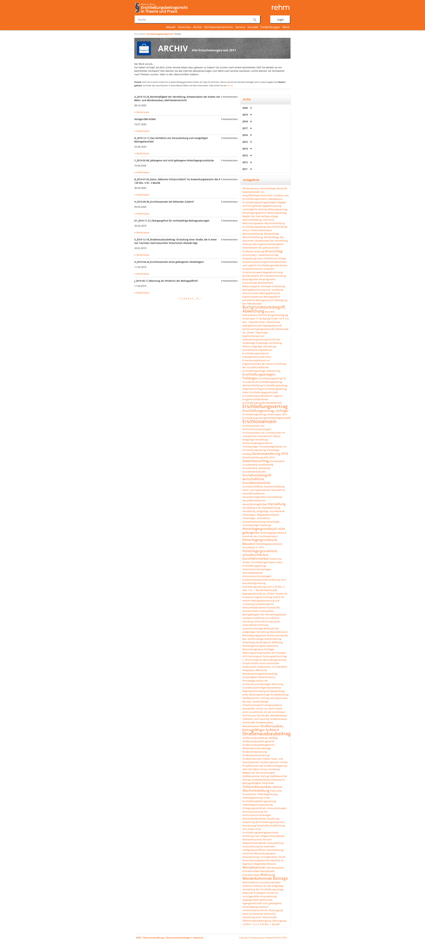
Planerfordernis (267, 677)
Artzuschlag (273, 251)
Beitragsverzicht (265, 300)
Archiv (197, 27)
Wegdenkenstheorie (265, 863)
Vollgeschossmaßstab (254, 843)
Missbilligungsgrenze (254, 635)
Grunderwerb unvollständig (257, 464)
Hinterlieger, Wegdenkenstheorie (260, 514)
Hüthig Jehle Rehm (273, 937)
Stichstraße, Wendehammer (272, 715)
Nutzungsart (255, 656)
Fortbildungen (270, 27)
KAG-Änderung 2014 (274, 579)
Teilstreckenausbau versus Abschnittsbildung (262, 788)
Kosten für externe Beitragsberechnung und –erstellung (263, 601)
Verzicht (267, 839)
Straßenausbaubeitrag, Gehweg (260, 737)
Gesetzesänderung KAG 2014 (258, 457)
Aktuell (170, 27)
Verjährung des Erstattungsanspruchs (263, 822)
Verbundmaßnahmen (254, 818)
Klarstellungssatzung (254, 583)
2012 (245, 162)
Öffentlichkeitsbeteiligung (256, 920)
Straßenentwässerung (254, 751)
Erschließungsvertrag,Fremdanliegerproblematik (269, 417)
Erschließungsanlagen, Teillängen (259, 376)
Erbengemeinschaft (253, 356)
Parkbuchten (249, 666)
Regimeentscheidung (254, 691)
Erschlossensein (259, 421)
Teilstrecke (268, 783)
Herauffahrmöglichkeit (254, 504)
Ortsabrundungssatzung (272, 659)
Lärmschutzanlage (252, 628)
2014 (245, 148)
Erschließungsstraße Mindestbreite (262, 402)
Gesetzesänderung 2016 (270, 453)
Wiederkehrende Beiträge (265, 878)
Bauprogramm (250, 279)
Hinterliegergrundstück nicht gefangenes (263, 531)
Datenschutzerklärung (153, 937)
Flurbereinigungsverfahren (257, 443)
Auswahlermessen (252, 268)
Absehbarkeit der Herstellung (271, 240)
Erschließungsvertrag (265, 406)
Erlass (268, 356)
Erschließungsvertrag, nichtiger (265, 411)
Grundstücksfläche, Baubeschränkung (263, 486)
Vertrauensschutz (252, 839)
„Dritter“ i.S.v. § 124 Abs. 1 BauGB (260, 924)
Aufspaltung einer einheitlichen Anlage (264, 258)
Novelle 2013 (270, 652)
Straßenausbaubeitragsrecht (258, 741)
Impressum (198, 937)
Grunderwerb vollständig (256, 468)
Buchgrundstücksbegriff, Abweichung (264, 309)
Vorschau (184, 27)
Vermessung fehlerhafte (255, 825)
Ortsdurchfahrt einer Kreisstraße (260, 663)
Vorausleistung (275, 843)
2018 (245, 121)
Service (240, 27)
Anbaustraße (249, 244)
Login (280, 19)
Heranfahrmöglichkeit (254, 497)
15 (197, 298)
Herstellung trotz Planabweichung (261, 507)
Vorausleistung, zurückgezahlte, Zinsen (264, 856)
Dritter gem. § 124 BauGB (256, 318)
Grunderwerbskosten (254, 471)
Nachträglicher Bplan (254, 645)
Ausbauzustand (251, 261)
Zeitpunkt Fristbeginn (254, 892)
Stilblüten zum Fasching (255, 719)
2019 (245, 114)
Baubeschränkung (276, 275)
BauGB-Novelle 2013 (253, 275)
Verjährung (273, 818)
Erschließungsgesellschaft (263, 392)
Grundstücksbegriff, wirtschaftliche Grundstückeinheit (257, 479)
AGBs (138, 937)
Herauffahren (274, 497)
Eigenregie (262, 332)
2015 (245, 141)
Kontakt (253, 27)
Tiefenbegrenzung (267, 794)
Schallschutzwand (252, 705)
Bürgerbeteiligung (278, 315)
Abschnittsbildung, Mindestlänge (260, 233)
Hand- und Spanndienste (256, 490)
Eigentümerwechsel (253, 336)
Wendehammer (254, 867)
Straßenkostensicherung (256, 755)
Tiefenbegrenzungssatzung (257, 804)
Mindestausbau (251, 188)
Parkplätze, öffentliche (254, 670)
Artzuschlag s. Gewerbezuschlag (260, 254)
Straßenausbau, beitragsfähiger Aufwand (263, 728)
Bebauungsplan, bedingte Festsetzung (263, 286)
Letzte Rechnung (263, 621)
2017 (245, 128)
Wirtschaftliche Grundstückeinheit (261, 882)
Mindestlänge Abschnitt (273, 188)
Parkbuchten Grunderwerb (272, 666)
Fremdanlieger (250, 446)
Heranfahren (278, 490)
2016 (245, 135)
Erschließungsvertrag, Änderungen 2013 (264, 414)
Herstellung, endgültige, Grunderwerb (263, 511)
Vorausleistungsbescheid (256, 860)
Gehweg (246, 453)
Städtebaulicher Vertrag (255, 776)
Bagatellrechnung (273, 272)
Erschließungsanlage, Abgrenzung (261, 370)
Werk (286, 27)
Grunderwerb (277, 461)
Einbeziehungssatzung (255, 339)
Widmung (267, 875)
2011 (245, 169)
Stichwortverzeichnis (218, 27)
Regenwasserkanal (270, 687)
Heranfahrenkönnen (253, 493)
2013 (245, 155)
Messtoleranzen (279, 631)
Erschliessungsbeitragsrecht (160, 33)
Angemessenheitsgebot (270, 244)
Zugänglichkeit (250, 899)
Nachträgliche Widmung (269, 642)
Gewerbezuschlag (255, 461)
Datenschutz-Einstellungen (178, 937)
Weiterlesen (143, 112)
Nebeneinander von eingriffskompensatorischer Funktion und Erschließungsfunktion (265, 195)
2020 (245, 107)
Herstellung (276, 504)
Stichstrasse (249, 715)
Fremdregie (273, 450)
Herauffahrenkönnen (254, 500)
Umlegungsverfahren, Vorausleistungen (264, 808)
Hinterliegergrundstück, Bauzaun (260, 542)
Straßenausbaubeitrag (266, 733)
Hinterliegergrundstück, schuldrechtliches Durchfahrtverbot (260, 555)
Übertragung (279, 920)
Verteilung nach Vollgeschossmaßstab (263, 836)
